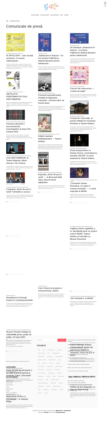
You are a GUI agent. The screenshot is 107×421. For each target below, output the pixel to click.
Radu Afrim (61, 383)
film (39, 363)
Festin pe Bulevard (52, 359)
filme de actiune (41, 366)
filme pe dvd (57, 369)
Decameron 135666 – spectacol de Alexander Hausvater (78, 364)
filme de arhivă (50, 366)
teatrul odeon (54, 389)
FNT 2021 (48, 376)
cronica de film (50, 356)
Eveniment (50, 93)
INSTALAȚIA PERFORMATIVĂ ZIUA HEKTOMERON (16, 96)
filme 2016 (44, 363)
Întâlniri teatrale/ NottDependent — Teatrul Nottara (49, 138)
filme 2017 (51, 363)
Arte (13, 53)
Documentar (18, 121)
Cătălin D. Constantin (42, 359)
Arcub (44, 349)
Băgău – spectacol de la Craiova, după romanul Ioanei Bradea (80, 367)
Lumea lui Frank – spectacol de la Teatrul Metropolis (78, 354)
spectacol (49, 386)
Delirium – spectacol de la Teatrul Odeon (76, 344)
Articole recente (54, 15)
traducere (40, 392)
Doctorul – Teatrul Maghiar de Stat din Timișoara (77, 357)
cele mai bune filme (56, 353)
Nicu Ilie (46, 412)
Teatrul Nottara (46, 389)
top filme (61, 389)
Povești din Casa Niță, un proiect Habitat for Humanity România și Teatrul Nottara (82, 121)
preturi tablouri (53, 383)
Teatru (21, 91)
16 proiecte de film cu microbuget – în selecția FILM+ (17, 399)
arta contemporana (51, 349)
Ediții (61, 15)
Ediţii (83, 86)
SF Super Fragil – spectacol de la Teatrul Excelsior (77, 347)
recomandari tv (41, 386)
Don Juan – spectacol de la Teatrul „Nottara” (76, 361)
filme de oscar (41, 369)
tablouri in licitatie (56, 386)
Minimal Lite (59, 410)
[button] (105, 6)
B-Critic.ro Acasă (44, 15)
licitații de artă (61, 376)
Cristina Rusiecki (41, 356)
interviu (54, 376)
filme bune (58, 363)
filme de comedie (58, 366)
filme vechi (59, 373)
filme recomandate (42, 373)
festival (59, 359)
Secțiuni (66, 15)
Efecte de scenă (35, 15)
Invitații (60, 172)
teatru (39, 389)
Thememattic (67, 410)
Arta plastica (46, 172)
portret (47, 379)
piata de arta (40, 379)
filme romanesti (51, 373)
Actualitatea (9, 53)
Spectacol (18, 91)
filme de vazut (49, 369)
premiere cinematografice (43, 383)
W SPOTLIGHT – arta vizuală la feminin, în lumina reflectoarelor (19, 58)
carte (48, 353)
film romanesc (41, 376)
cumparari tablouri (58, 356)
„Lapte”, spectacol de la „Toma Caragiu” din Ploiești (78, 370)
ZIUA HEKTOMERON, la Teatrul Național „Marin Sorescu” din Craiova (17, 160)
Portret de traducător (55, 379)
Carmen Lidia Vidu (41, 353)
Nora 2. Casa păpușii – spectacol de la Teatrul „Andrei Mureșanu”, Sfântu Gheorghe (82, 340)
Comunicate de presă (18, 53)
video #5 (46, 392)
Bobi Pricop (59, 349)
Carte (72, 86)
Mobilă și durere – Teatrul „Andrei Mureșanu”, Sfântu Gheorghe (80, 351)
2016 (39, 349)
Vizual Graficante (60, 412)
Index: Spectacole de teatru (21, 155)
